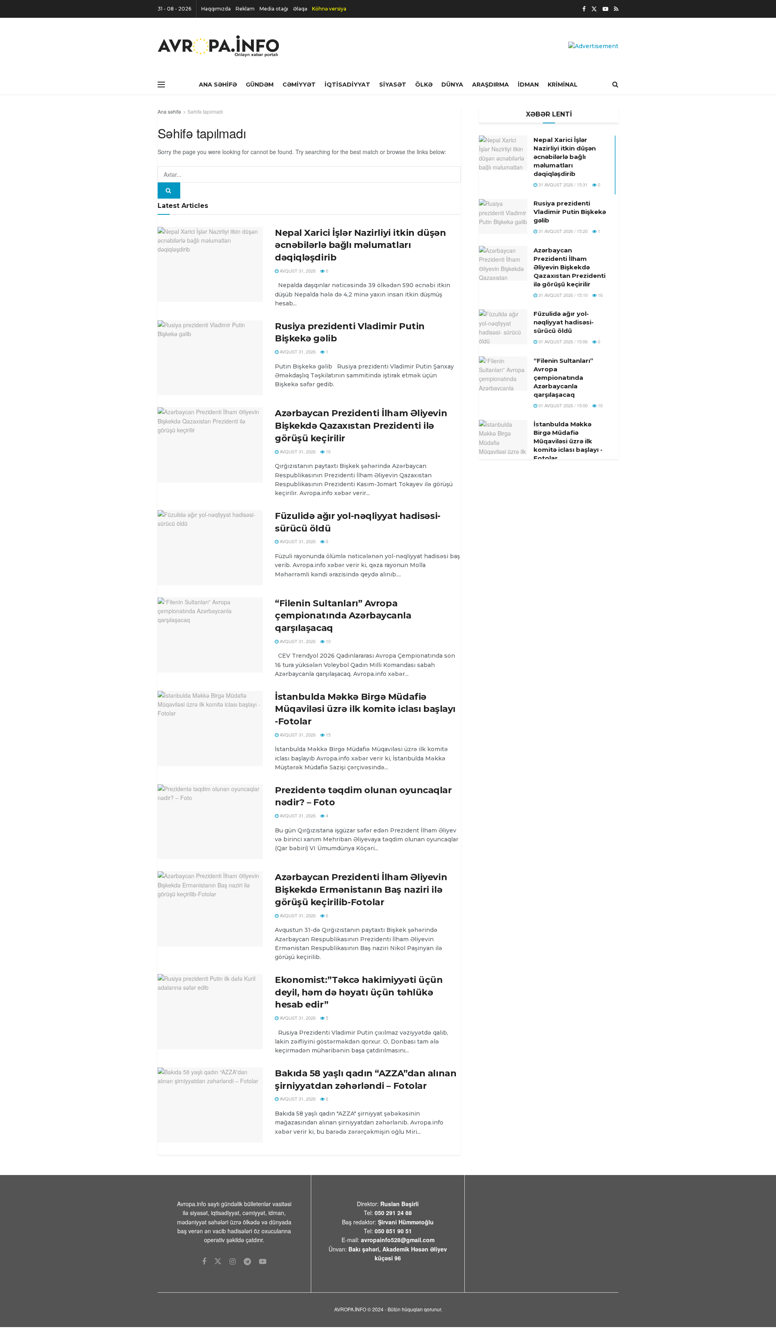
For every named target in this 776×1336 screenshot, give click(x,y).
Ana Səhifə (218, 84)
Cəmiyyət (299, 84)
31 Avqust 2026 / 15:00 (562, 405)
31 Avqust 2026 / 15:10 (562, 295)
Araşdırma (490, 84)
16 (328, 451)
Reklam (245, 9)
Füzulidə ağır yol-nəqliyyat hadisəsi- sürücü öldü (564, 322)
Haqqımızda (216, 9)
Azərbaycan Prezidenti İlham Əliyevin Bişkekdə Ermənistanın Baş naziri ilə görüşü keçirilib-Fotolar (361, 890)
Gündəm (260, 84)
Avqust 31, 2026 (297, 270)
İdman (528, 84)
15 (328, 734)
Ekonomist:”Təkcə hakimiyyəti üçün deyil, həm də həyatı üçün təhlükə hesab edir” (359, 992)
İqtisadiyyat (347, 84)
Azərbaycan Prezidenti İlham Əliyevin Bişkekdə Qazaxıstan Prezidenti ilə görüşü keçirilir (361, 426)
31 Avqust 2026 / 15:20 (562, 231)
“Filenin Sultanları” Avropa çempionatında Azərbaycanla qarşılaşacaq (343, 616)
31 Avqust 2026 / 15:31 (562, 184)
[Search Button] (169, 190)
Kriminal (563, 84)
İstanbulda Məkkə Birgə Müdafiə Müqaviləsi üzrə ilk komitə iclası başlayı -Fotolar (365, 709)
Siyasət (392, 84)
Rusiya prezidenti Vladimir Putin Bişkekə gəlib (570, 211)
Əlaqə (300, 9)
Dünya (452, 84)
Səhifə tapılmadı (205, 111)
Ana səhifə (169, 111)
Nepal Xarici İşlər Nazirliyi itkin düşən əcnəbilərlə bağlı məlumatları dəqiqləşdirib (360, 245)
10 (328, 641)
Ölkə (423, 84)
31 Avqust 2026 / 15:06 (562, 341)
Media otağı (273, 9)
